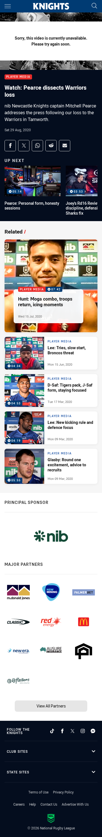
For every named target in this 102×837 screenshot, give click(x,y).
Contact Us (49, 804)
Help (32, 804)
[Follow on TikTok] (52, 731)
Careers (19, 804)
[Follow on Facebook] (62, 731)
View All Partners (51, 706)
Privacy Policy (63, 792)
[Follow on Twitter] (72, 731)
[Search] (94, 6)
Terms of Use (38, 792)
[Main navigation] (8, 6)
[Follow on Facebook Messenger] (93, 731)
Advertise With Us (75, 804)
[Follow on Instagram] (82, 731)
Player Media (18, 77)
